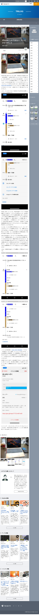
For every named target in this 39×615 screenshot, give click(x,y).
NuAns (22, 479)
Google (4, 50)
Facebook (13, 605)
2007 (31, 89)
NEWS (31, 4)
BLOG (36, 4)
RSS (37, 1)
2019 (31, 58)
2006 (31, 91)
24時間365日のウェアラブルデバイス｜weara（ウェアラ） (20, 487)
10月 (4, 19)
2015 (31, 68)
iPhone (34, 30)
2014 (31, 71)
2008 (31, 86)
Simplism (16, 479)
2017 (31, 63)
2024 (31, 45)
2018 (31, 60)
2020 (31, 55)
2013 (31, 73)
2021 (31, 53)
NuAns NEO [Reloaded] (6, 85)
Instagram (34, 1)
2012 (31, 76)
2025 (31, 42)
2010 (31, 81)
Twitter (31, 1)
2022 (31, 50)
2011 (31, 78)
